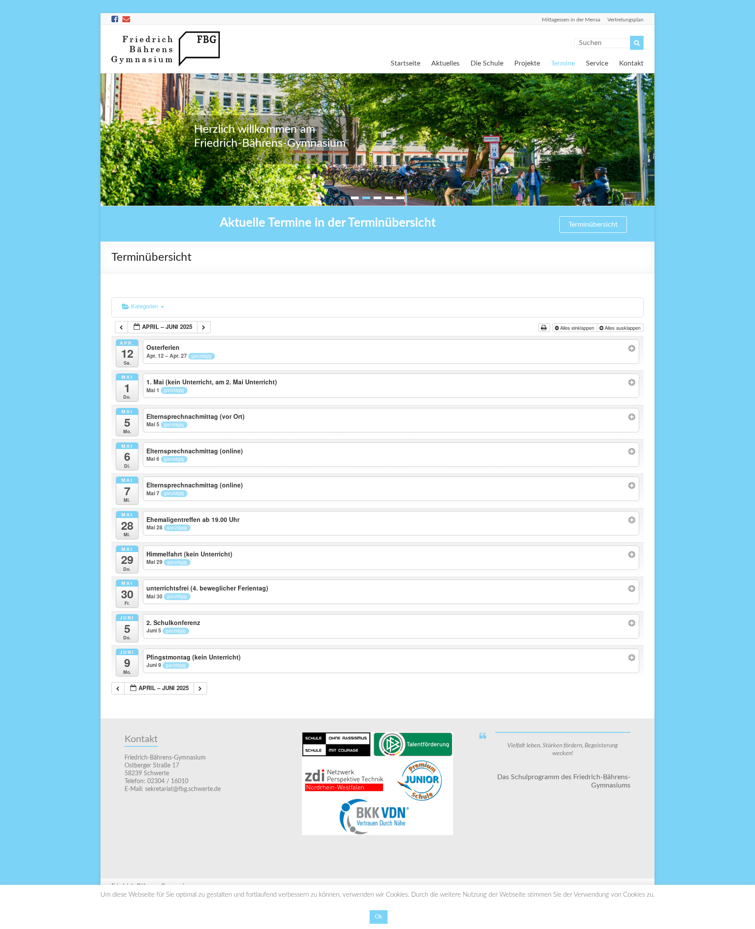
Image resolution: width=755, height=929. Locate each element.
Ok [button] (378, 917)
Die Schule (487, 62)
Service (597, 62)
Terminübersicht (593, 224)
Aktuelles (445, 62)
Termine (563, 62)
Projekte (527, 62)
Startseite (405, 62)
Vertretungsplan (625, 19)
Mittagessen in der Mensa (571, 19)
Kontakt (631, 62)
